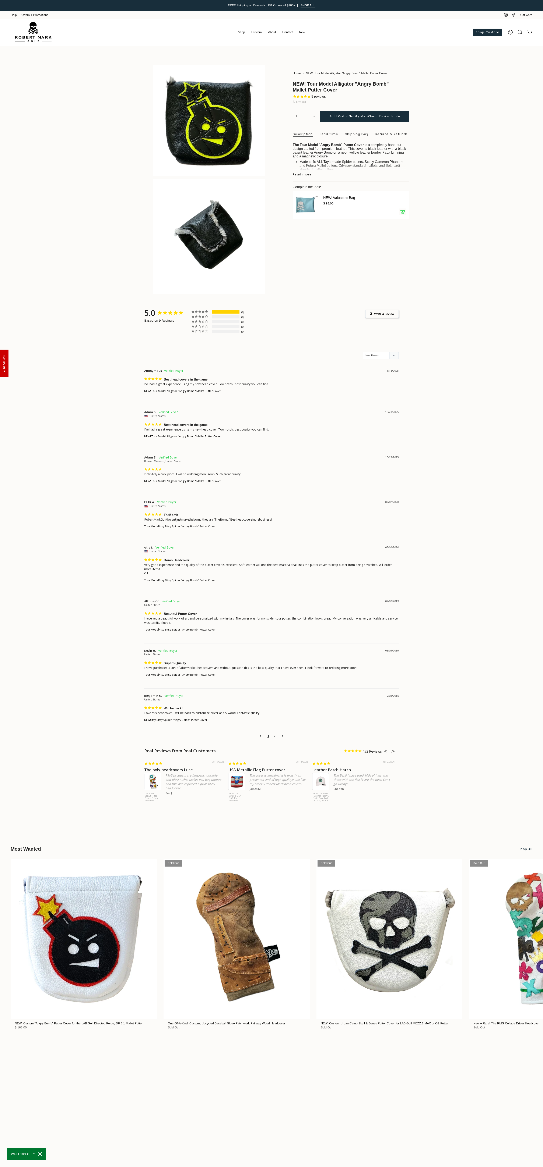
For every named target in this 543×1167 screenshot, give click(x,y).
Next (536, 939)
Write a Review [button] (384, 314)
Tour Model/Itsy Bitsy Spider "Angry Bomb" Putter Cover (180, 526)
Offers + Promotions (34, 15)
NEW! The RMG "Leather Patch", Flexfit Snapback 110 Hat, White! (320, 797)
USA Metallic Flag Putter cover (256, 769)
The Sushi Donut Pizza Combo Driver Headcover (151, 797)
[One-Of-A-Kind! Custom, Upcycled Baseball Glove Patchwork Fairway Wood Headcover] (237, 939)
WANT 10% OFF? (23, 1154)
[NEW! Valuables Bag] (305, 205)
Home (297, 73)
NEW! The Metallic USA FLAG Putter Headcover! (234, 797)
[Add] (402, 211)
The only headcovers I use (168, 769)
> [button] (283, 736)
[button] (241, 32)
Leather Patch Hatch (331, 769)
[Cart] (530, 32)
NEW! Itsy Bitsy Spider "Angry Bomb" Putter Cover (175, 720)
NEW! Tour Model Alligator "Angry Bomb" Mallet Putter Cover (182, 391)
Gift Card (526, 15)
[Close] (40, 1154)
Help (14, 15)
